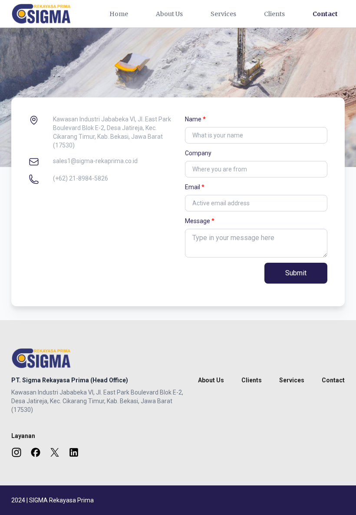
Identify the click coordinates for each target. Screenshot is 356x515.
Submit (296, 273)
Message (197, 220)
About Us (169, 14)
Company (198, 153)
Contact (325, 14)
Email (192, 187)
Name (193, 119)
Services (223, 14)
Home (118, 14)
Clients (274, 14)
